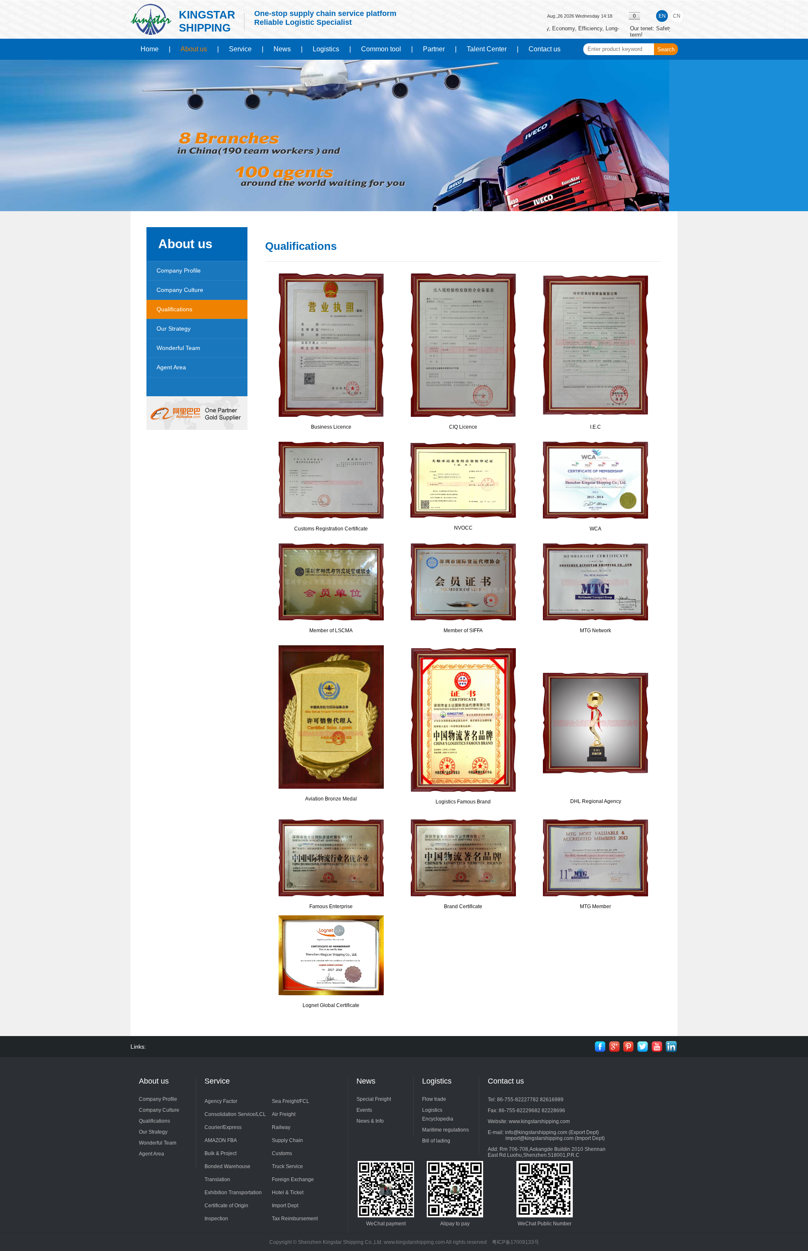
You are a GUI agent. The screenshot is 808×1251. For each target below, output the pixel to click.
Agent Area (171, 367)
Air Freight (283, 1114)
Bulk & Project (221, 1153)
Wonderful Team (178, 348)
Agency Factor (221, 1101)
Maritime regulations (445, 1130)
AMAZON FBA (221, 1140)
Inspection (216, 1219)
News (282, 49)
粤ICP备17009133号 (515, 1242)
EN (662, 16)
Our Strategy (174, 328)
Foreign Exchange (293, 1179)
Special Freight (373, 1099)
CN (676, 16)
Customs (282, 1153)
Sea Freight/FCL (290, 1101)
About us (194, 49)
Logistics (326, 49)
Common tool (381, 49)
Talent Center (487, 49)
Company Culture (180, 289)
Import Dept (285, 1206)
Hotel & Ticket (287, 1192)
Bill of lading (436, 1141)
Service (240, 49)
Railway (281, 1127)
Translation (217, 1179)
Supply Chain (287, 1140)
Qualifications (174, 309)
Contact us (545, 49)
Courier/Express (223, 1127)
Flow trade (434, 1099)
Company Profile (179, 270)
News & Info (370, 1121)
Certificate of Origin (226, 1206)
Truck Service (287, 1166)
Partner (434, 49)
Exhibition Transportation (233, 1192)
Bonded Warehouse (227, 1166)
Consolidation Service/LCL (235, 1114)
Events (364, 1110)
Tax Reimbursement (295, 1219)
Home (150, 49)
